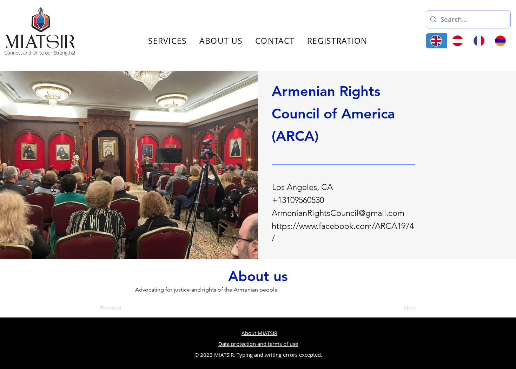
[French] (479, 40)
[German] (457, 40)
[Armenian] (500, 40)
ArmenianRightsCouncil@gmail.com (338, 213)
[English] (436, 40)
